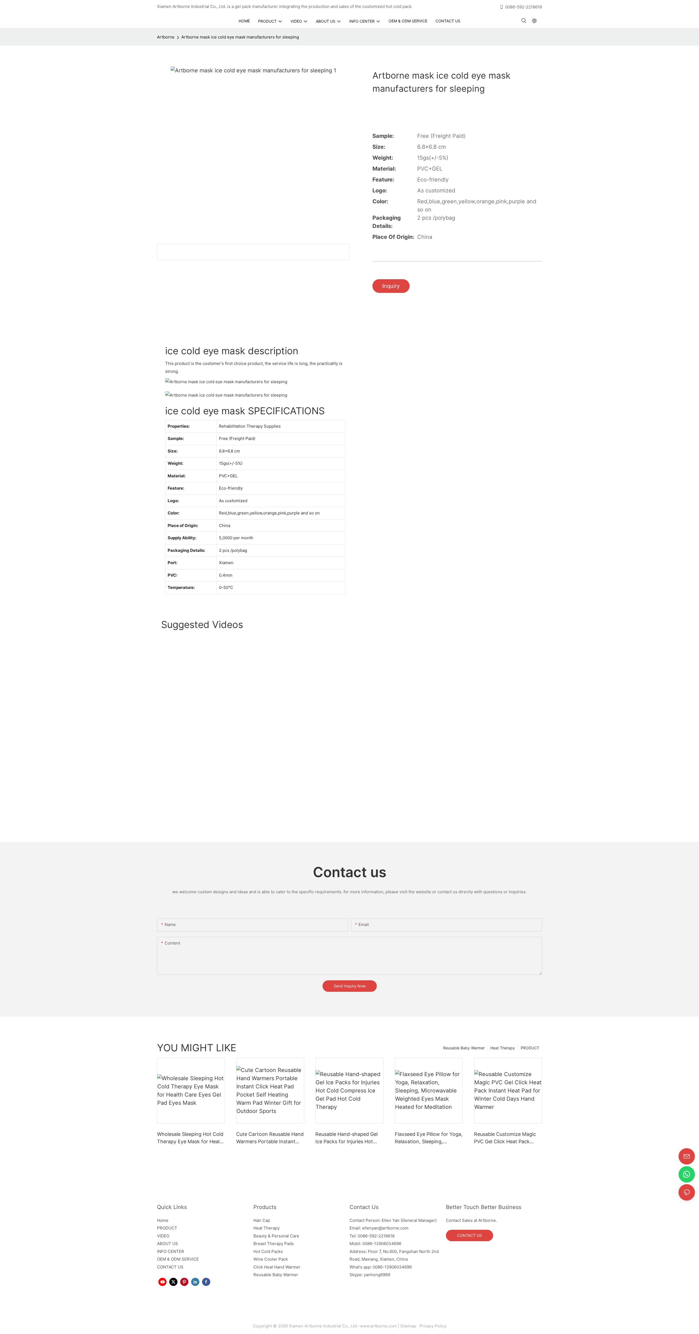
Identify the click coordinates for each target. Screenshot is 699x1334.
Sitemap (409, 1326)
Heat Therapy (502, 1048)
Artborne (165, 37)
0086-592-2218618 (523, 7)
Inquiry (391, 286)
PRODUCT (530, 1048)
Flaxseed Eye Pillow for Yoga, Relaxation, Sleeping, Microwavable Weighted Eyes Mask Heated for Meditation (429, 1138)
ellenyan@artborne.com (385, 1228)
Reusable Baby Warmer (464, 1048)
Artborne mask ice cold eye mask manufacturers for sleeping (240, 37)
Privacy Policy (432, 1326)
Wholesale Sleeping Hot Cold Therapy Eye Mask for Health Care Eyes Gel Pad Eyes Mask (191, 1138)
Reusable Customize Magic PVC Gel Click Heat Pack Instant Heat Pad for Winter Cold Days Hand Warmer (506, 1138)
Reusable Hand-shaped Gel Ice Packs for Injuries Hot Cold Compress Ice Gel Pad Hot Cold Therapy (346, 1138)
